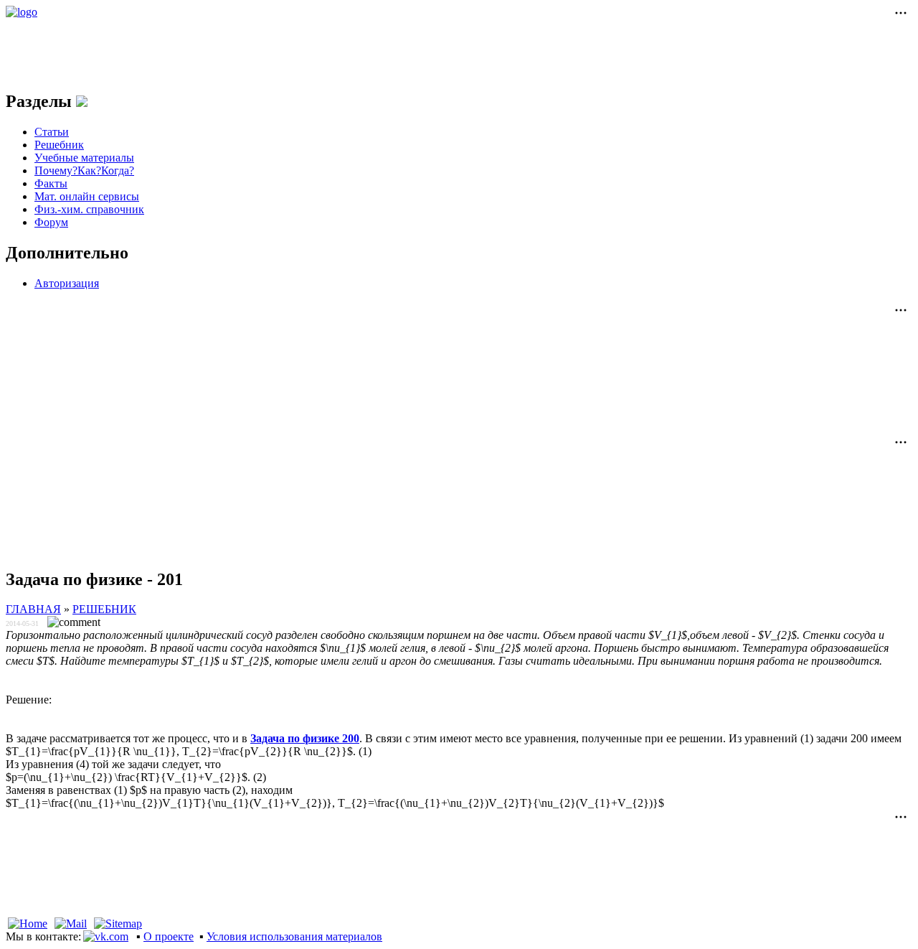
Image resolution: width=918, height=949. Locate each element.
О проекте (168, 936)
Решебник (59, 145)
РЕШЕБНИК (104, 609)
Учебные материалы (84, 157)
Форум (51, 222)
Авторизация (66, 283)
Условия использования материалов (294, 936)
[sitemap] (118, 923)
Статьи (51, 132)
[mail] (70, 923)
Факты (50, 183)
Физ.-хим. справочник (89, 209)
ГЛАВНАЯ (33, 609)
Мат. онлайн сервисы (86, 196)
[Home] (27, 923)
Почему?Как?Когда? (84, 170)
